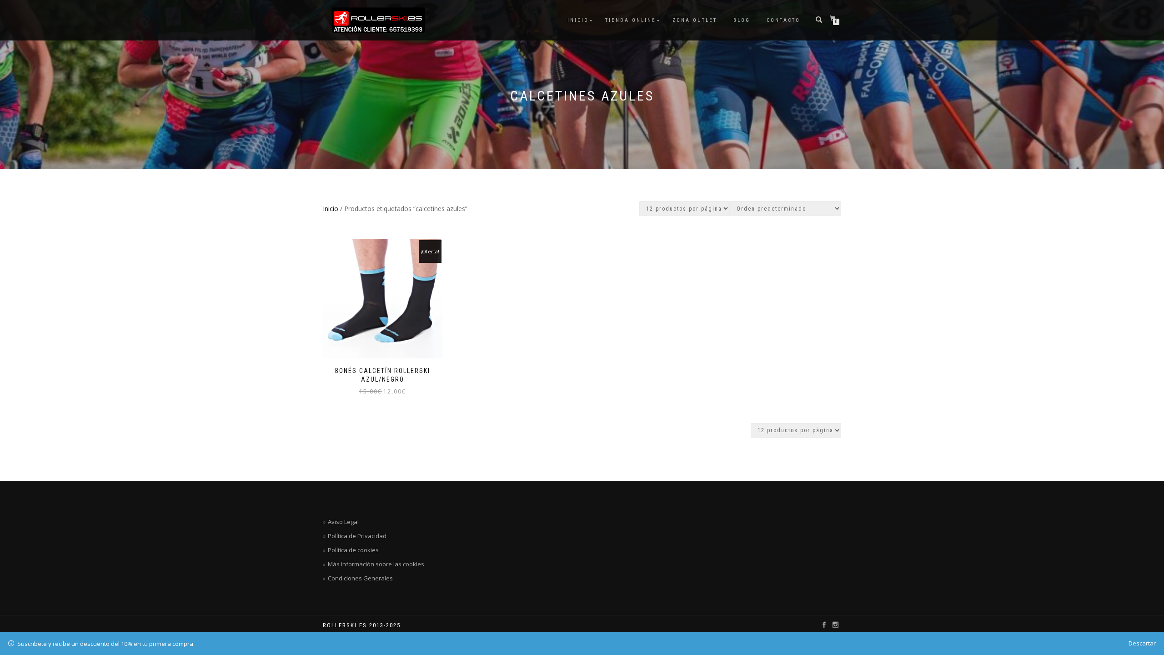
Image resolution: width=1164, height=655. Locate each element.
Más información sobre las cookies (376, 564)
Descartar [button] (1142, 643)
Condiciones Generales (360, 578)
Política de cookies (353, 550)
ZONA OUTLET (694, 20)
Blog (741, 20)
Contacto (783, 20)
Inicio (578, 20)
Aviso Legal (343, 522)
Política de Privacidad (357, 536)
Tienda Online (630, 20)
